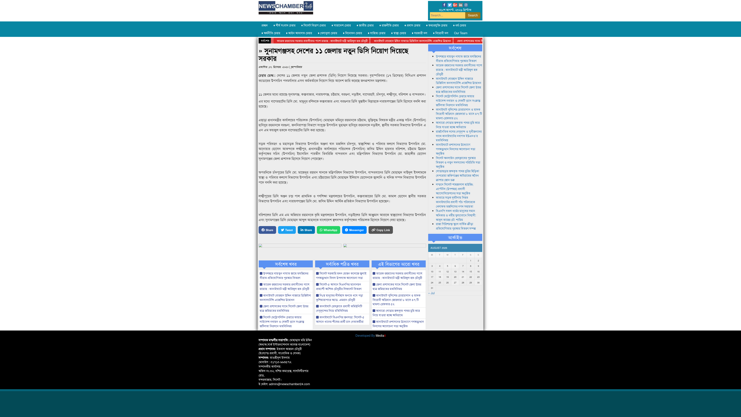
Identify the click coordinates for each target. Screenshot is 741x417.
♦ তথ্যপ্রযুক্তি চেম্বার (436, 25)
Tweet (289, 230)
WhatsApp (330, 230)
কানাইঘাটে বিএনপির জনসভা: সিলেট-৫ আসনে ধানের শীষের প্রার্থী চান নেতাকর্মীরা (340, 319)
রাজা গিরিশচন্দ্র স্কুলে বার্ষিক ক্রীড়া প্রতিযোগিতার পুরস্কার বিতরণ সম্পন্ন (456, 226)
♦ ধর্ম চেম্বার (459, 25)
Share (269, 230)
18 (440, 276)
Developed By (370, 335)
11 (440, 271)
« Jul (431, 293)
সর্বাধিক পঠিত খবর (342, 263)
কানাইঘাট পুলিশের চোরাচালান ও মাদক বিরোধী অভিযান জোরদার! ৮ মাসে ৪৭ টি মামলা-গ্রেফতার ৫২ (396, 299)
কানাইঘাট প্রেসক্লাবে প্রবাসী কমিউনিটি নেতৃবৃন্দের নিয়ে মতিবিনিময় (339, 308)
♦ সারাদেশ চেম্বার (341, 25)
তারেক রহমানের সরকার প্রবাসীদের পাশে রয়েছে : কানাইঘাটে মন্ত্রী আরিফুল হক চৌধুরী (310, 41)
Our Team (460, 33)
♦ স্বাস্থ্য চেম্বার (398, 33)
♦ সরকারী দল (419, 33)
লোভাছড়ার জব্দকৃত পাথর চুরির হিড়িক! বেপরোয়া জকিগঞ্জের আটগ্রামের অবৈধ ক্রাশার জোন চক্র (457, 175)
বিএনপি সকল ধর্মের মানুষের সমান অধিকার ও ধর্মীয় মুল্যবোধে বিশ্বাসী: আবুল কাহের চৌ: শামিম (456, 215)
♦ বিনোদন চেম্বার (352, 33)
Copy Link (383, 230)
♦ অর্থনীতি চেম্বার (270, 33)
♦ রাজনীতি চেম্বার (389, 25)
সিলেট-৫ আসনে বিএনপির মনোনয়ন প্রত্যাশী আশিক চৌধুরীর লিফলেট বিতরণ (338, 286)
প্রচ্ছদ (264, 25)
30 (478, 282)
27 (455, 282)
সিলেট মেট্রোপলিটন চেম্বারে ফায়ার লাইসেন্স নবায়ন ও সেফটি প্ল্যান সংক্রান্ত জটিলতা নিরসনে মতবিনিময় (282, 321)
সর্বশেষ (455, 47)
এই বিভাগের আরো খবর (398, 263)
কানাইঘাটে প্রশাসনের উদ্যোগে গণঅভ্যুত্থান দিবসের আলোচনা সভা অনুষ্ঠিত (398, 323)
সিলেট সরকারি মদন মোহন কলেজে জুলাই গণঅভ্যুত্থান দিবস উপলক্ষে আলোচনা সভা (341, 275)
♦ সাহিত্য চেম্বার (376, 33)
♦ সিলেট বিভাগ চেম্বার (313, 25)
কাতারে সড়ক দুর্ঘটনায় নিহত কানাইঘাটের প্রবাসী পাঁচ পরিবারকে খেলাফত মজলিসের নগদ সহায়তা (455, 201)
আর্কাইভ (455, 237)
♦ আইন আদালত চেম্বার (299, 33)
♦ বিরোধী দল (440, 33)
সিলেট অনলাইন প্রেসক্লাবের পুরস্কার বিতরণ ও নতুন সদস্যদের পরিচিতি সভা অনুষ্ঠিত (458, 162)
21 (463, 276)
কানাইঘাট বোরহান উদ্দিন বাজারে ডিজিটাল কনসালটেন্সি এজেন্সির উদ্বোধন (400, 41)
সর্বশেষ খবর (286, 263)
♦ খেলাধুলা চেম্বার (327, 33)
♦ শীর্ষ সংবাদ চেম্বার (284, 25)
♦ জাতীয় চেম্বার (365, 25)
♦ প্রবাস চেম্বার (412, 25)
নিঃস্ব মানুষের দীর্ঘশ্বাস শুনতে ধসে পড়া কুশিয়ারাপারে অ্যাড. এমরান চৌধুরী (339, 297)
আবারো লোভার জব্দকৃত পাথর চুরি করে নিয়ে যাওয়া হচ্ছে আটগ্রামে (396, 312)
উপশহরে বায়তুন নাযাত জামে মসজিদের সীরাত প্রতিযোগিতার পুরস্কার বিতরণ (284, 275)
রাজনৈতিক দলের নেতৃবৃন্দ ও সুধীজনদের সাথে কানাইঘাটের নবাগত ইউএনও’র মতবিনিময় (459, 135)
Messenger (356, 230)
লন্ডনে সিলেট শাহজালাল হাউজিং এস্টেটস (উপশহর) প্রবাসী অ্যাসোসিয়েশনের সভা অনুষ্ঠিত (454, 188)
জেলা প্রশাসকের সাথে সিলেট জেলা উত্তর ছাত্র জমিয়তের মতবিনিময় (480, 41)
